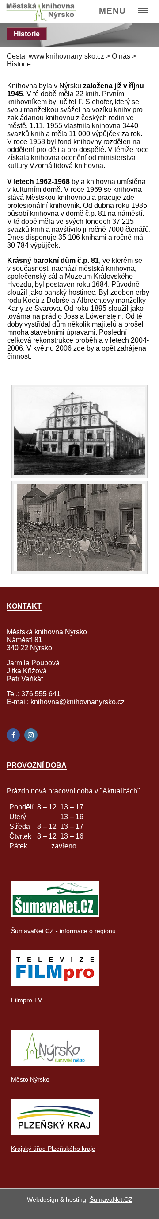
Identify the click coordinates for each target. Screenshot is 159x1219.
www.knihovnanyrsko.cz (66, 56)
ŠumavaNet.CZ (111, 1199)
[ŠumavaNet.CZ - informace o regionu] (55, 914)
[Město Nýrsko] (55, 1063)
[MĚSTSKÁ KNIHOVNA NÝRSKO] (44, 11)
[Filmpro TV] (55, 983)
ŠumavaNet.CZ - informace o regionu (63, 930)
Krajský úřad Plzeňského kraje (53, 1148)
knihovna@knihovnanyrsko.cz (77, 702)
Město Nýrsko (30, 1079)
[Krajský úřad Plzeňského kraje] (55, 1132)
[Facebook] (13, 735)
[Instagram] (31, 735)
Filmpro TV (26, 1000)
